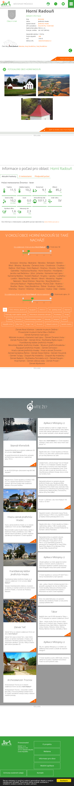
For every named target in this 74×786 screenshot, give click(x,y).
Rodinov (59, 283)
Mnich (42, 278)
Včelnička (13, 289)
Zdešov (62, 289)
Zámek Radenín (17, 358)
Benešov (41, 263)
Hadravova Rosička (29, 270)
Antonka (23, 263)
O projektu (47, 744)
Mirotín (35, 278)
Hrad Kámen (19, 360)
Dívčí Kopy (20, 268)
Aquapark (32, 310)
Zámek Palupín (56, 358)
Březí (11, 265)
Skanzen (67, 310)
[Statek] (20, 85)
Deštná (12, 268)
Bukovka (21, 46)
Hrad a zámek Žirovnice (51, 350)
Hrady (67, 314)
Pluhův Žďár (48, 283)
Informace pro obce (47, 758)
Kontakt (40, 773)
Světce (59, 286)
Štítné (43, 286)
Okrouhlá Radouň (18, 283)
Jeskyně (56, 319)
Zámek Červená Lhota (54, 337)
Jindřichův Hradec (43, 24)
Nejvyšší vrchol (8, 324)
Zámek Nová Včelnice (25, 329)
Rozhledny (57, 314)
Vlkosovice (40, 289)
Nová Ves (40, 281)
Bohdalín (51, 263)
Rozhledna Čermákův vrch (36, 358)
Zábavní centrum (52, 324)
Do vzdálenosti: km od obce (29, 247)
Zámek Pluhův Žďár (18, 340)
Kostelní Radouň (32, 276)
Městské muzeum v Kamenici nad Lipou (26, 337)
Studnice (51, 286)
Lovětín (14, 278)
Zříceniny (18, 319)
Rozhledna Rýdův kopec (52, 340)
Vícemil (21, 289)
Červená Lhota (38, 265)
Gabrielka (15, 270)
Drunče (52, 268)
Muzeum (40, 324)
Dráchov (44, 268)
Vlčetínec (30, 289)
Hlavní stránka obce (67, 59)
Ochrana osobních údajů (13, 773)
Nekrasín (17, 281)
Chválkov (60, 265)
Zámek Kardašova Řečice (18, 353)
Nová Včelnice (29, 281)
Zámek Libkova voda (36, 360)
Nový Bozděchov (30, 46)
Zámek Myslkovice (37, 363)
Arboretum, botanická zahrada (40, 314)
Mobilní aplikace (47, 765)
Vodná (49, 289)
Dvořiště (60, 268)
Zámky (9, 319)
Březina (18, 265)
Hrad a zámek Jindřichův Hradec (25, 350)
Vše (5, 310)
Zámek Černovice (49, 347)
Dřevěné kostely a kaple (33, 319)
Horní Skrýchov (44, 270)
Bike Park (19, 324)
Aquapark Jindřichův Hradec (28, 347)
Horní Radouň (40, 11)
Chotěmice (50, 265)
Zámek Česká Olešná (40, 353)
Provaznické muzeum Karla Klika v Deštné (36, 332)
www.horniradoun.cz (45, 41)
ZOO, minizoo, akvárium (18, 310)
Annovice (14, 263)
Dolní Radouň (33, 268)
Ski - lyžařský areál (55, 310)
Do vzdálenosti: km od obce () (27, 294)
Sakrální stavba (66, 324)
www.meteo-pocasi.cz (51, 222)
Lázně (64, 319)
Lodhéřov (61, 276)
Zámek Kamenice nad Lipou (36, 334)
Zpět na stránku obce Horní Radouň (61, 130)
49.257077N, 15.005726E (46, 26)
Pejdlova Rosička (34, 283)
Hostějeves (57, 270)
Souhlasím (64, 780)
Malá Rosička (24, 278)
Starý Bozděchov (41, 46)
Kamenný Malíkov (15, 276)
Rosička (14, 286)
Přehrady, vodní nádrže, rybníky (15, 314)
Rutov (21, 286)
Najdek (59, 278)
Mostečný (50, 278)
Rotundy (47, 319)
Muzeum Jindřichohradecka (52, 345)
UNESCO (42, 310)
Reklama (47, 751)
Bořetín (59, 263)
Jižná (33, 273)
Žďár (55, 289)
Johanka (39, 273)
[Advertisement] (37, 150)
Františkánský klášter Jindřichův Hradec (36, 342)
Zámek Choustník (58, 353)
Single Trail (29, 324)
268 (40, 36)
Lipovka (52, 276)
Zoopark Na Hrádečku (33, 355)
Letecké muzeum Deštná (46, 329)
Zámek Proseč (52, 360)
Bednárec (32, 263)
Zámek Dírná (34, 340)
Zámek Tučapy (16, 355)
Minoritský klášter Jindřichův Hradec (23, 345)
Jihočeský (41, 19)
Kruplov (44, 276)
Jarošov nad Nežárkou (19, 273)
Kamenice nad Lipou (54, 273)
